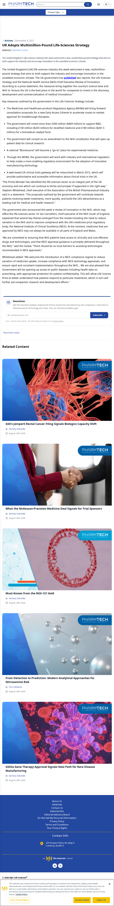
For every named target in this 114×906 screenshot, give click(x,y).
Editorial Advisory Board (57, 814)
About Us (57, 801)
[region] (57, 892)
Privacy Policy (57, 821)
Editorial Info (57, 811)
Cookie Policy (21, 894)
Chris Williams (15, 687)
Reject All (101, 900)
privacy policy (58, 321)
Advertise (57, 804)
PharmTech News (11, 332)
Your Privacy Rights (57, 828)
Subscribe (97, 315)
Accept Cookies (82, 900)
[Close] (109, 884)
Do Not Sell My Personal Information (57, 817)
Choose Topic (54, 12)
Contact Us (57, 807)
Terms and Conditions (57, 824)
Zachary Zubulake (17, 429)
